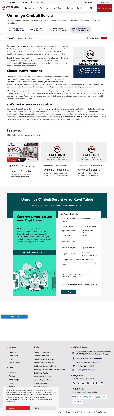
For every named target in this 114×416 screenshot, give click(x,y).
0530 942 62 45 (38, 2)
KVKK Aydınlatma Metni (83, 412)
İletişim (12, 387)
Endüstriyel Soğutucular (43, 376)
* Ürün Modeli (66, 235)
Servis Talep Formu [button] (104, 8)
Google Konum (82, 358)
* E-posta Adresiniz (68, 254)
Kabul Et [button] (11, 408)
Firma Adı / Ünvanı (68, 241)
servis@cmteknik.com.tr (86, 370)
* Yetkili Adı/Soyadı (68, 248)
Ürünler (12, 376)
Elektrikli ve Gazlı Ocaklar (44, 363)
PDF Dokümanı (92, 38)
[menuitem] (31, 8)
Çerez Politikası (101, 412)
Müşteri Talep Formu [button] (32, 252)
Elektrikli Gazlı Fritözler (43, 352)
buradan (49, 399)
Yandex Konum (96, 358)
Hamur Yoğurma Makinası (44, 380)
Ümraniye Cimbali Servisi (17, 109)
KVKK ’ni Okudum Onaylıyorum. (80, 285)
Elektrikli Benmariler (41, 356)
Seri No (84, 235)
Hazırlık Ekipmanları (41, 383)
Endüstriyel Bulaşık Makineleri (45, 366)
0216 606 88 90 (10, 2)
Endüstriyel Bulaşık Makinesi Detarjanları (49, 369)
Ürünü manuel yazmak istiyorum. (87, 231)
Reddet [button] (36, 408)
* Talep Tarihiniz (86, 252)
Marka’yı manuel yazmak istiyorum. (68, 231)
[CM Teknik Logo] (10, 7)
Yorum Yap (14, 316)
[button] (95, 264)
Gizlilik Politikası (64, 412)
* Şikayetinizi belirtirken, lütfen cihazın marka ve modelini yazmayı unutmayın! (78, 275)
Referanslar (13, 356)
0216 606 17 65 (23, 2)
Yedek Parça (14, 380)
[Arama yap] (90, 8)
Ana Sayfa (10, 38)
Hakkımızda (13, 352)
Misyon (12, 359)
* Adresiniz (65, 264)
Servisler (12, 373)
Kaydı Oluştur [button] (68, 292)
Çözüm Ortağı (14, 363)
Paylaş (104, 38)
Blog (11, 383)
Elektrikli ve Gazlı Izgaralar (44, 359)
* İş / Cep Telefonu (88, 248)
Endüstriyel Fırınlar (41, 373)
